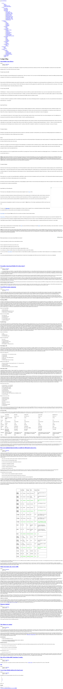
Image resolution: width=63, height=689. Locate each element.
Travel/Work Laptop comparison (8, 287)
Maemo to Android (4, 604)
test (1, 664)
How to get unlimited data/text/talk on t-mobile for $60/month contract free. (18, 447)
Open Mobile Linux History (7, 61)
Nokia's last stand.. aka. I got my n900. (9, 566)
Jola (9, 284)
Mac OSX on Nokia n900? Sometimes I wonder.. (11, 657)
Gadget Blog (7, 64)
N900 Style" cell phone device (31, 634)
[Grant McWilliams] (3, 0)
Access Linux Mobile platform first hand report (11, 670)
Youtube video (30, 662)
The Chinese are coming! (6, 624)
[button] (3, 3)
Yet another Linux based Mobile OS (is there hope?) (12, 266)
